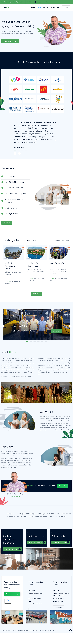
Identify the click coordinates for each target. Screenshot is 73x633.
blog (58, 7)
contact (66, 7)
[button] (15, 153)
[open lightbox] (4, 517)
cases (39, 7)
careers (53, 7)
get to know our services (10, 41)
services (33, 7)
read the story (57, 331)
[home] (5, 7)
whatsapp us (6, 222)
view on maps (58, 607)
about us (45, 7)
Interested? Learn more (11, 549)
